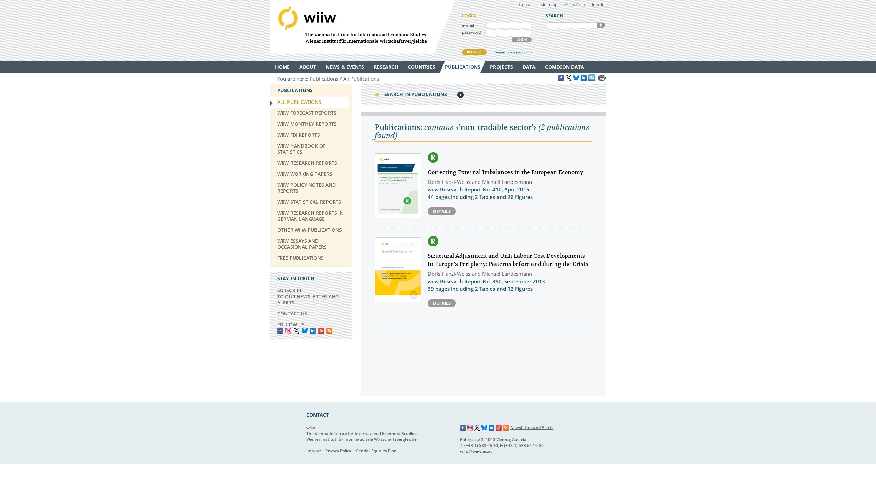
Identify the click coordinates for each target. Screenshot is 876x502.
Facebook (280, 331)
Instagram (470, 428)
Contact (526, 5)
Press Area (574, 5)
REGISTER (474, 52)
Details (442, 211)
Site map (549, 5)
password (471, 32)
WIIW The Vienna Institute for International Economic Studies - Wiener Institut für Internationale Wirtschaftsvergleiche (362, 27)
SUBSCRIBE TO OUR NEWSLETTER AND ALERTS (308, 296)
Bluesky (305, 331)
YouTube (321, 331)
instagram (288, 331)
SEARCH (601, 25)
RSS (329, 331)
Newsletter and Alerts (531, 427)
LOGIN (522, 39)
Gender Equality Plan (376, 451)
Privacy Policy (338, 451)
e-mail (468, 25)
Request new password (513, 52)
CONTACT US (292, 313)
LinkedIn (313, 331)
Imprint (599, 5)
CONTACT (317, 414)
